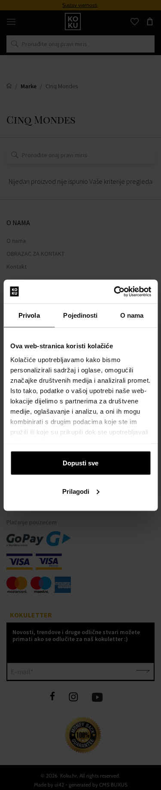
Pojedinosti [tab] (80, 315)
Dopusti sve (80, 463)
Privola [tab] (29, 315)
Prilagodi (75, 491)
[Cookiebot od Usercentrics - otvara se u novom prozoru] (114, 291)
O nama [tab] (132, 315)
